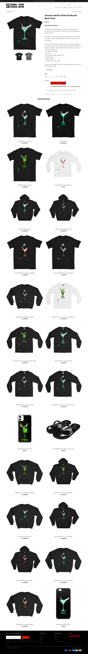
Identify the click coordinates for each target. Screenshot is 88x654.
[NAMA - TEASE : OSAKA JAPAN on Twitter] (70, 636)
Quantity (47, 80)
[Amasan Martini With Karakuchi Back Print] (24, 32)
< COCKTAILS (9, 11)
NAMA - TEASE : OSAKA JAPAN (15, 647)
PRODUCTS (61, 90)
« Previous (75, 11)
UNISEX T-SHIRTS (72, 90)
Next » (80, 11)
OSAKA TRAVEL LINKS (58, 641)
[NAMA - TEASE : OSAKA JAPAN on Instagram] (77, 636)
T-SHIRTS (66, 90)
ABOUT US (66, 7)
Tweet (48, 94)
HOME (56, 7)
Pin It (59, 94)
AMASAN (51, 90)
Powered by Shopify (78, 647)
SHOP (60, 7)
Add (65, 94)
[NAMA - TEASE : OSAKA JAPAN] (15, 6)
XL (57, 76)
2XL (61, 76)
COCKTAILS (56, 90)
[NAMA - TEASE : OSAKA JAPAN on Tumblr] (75, 636)
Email (70, 94)
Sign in (63, 4)
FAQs (74, 7)
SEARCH (56, 635)
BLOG (71, 7)
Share (54, 94)
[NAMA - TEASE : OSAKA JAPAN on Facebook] (72, 636)
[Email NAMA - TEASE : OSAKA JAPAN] (79, 636)
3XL (64, 76)
